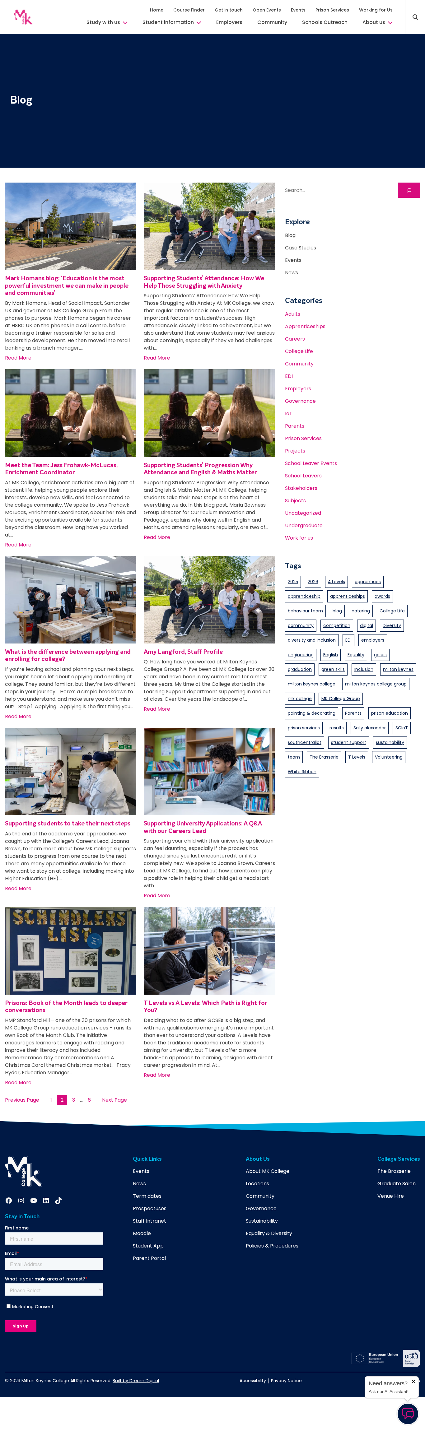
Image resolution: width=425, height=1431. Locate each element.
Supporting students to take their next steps (67, 824)
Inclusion (363, 669)
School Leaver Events (311, 463)
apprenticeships (347, 596)
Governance (300, 401)
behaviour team (305, 611)
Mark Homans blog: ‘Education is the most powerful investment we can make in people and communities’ (66, 286)
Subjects (295, 500)
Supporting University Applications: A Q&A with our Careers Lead (203, 827)
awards (382, 596)
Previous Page (22, 1099)
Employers (229, 22)
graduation (300, 669)
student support (348, 742)
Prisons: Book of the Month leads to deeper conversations (66, 1007)
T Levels (356, 757)
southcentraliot (304, 742)
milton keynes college (311, 684)
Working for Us (376, 10)
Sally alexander (369, 728)
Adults (292, 314)
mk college (300, 698)
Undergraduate (304, 525)
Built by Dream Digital (136, 1381)
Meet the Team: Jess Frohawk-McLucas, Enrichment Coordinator (61, 469)
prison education (389, 713)
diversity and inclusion (312, 640)
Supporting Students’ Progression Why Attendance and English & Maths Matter (200, 469)
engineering (301, 655)
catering (361, 611)
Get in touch (229, 10)
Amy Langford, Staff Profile (183, 652)
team (294, 757)
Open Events (267, 10)
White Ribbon (302, 772)
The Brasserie (324, 757)
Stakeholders (301, 488)
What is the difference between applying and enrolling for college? (68, 655)
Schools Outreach (325, 22)
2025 (293, 581)
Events (298, 10)
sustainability (390, 742)
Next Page (114, 1099)
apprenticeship (304, 596)
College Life (299, 351)
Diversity (392, 625)
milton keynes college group (376, 684)
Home (156, 10)
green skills (333, 669)
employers (372, 640)
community (301, 625)
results (336, 728)
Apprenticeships (305, 326)
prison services (304, 728)
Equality (356, 655)
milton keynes (398, 669)
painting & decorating (311, 713)
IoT (288, 413)
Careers (295, 338)
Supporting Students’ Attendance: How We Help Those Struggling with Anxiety (204, 282)
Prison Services (332, 10)
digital (366, 625)
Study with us (103, 22)
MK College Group (340, 698)
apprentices (368, 581)
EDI (289, 376)
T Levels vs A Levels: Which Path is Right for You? (205, 1007)
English (330, 655)
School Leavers (303, 475)
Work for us (299, 537)
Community (272, 22)
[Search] (409, 190)
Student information (168, 22)
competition (336, 625)
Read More (18, 358)
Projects (295, 450)
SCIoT (401, 728)
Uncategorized (303, 513)
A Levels (336, 581)
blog (337, 611)
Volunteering (389, 757)
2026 (313, 581)
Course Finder (189, 10)
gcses (380, 655)
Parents (294, 426)
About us (373, 22)
